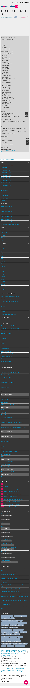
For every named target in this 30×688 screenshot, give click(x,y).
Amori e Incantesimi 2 (6, 441)
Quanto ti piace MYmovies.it (8, 159)
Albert (3, 44)
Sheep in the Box (5, 309)
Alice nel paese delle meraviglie (20, 643)
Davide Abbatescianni (8, 99)
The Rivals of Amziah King (7, 382)
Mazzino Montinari (7, 62)
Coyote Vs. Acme (5, 399)
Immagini (4, 142)
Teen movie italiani (6, 639)
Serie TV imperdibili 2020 (7, 219)
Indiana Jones (9, 634)
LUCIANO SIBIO (6, 49)
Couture (3, 311)
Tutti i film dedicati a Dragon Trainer (10, 620)
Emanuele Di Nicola (7, 102)
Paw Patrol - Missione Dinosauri (8, 434)
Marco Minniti (5, 90)
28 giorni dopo (23, 616)
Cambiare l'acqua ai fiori (7, 353)
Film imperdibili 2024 (6, 170)
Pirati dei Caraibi (5, 632)
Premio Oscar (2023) (8, 113)
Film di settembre (5, 198)
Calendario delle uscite (6, 320)
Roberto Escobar (6, 59)
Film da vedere (4, 190)
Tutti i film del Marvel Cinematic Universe (11, 641)
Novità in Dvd (4, 200)
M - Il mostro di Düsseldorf (7, 461)
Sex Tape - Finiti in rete (6, 543)
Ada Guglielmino (6, 100)
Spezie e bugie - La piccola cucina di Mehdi (11, 439)
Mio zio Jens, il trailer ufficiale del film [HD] (11, 594)
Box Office (24, 652)
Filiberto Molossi (6, 69)
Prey (2, 522)
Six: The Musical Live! (6, 385)
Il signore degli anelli (6, 643)
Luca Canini (5, 67)
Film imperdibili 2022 (6, 175)
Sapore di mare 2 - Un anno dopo (9, 551)
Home (2, 650)
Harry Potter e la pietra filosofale (8, 314)
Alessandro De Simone (8, 54)
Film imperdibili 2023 (6, 172)
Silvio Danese (5, 60)
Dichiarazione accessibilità (8, 672)
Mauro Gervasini (6, 82)
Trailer (3, 139)
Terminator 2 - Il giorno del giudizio (12, 501)
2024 (12, 165)
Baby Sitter (20, 625)
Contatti (8, 668)
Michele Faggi (6, 95)
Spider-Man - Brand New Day (11, 489)
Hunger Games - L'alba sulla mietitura (10, 328)
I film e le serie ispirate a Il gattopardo (10, 623)
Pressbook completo (7, 144)
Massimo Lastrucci (7, 84)
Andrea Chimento (6, 92)
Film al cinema (4, 193)
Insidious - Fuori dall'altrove (10, 496)
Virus (3, 634)
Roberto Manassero (7, 39)
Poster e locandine (7, 140)
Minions (3, 616)
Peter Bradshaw (6, 104)
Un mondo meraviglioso (6, 417)
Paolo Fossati (5, 65)
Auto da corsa (23, 632)
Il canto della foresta (6, 361)
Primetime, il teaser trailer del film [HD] (10, 591)
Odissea (6, 486)
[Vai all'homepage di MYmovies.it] (9, 8)
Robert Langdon (5, 636)
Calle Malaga (4, 338)
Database (13, 650)
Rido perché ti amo (5, 513)
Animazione (4, 237)
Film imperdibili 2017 (6, 188)
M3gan (12, 618)
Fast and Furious (16, 639)
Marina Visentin (6, 89)
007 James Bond (15, 632)
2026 (5, 165)
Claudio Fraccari (6, 80)
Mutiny (2, 446)
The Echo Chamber (5, 444)
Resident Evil (4, 336)
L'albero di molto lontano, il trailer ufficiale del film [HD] (14, 600)
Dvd (17, 652)
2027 (2, 165)
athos (3, 45)
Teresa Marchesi (6, 75)
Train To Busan (4, 397)
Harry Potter (13, 636)
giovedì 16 (4, 151)
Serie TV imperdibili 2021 (7, 216)
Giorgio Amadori (6, 94)
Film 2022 (3, 17)
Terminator (17, 646)
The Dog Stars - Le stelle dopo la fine (10, 296)
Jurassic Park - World (7, 629)
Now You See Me (5, 618)
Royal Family (5, 627)
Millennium (20, 636)
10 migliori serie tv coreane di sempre (10, 224)
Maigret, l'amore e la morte (7, 380)
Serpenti (3, 449)
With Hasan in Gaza (5, 464)
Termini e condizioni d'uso (8, 670)
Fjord (2, 346)
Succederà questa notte (6, 356)
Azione (2, 240)
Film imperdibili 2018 (6, 185)
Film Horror (3, 235)
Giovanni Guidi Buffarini (8, 79)
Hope (2, 343)
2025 (9, 165)
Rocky (23, 646)
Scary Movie (9, 616)
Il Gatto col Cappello (6, 351)
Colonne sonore (19, 653)
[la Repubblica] (21, 3)
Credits (3, 668)
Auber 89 (3, 456)
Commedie (3, 230)
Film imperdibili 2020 (6, 180)
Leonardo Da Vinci (13, 627)
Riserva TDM (20, 670)
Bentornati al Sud (5, 348)
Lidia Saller (5, 57)
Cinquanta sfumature (18, 629)
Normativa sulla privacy (18, 668)
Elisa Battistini (6, 77)
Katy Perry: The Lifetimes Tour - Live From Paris (12, 404)
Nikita (2, 526)
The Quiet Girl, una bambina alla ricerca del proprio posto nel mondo (14, 132)
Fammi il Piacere (5, 414)
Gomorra (16, 616)
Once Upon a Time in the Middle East (10, 372)
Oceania (6, 484)
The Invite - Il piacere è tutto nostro (9, 325)
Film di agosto (4, 195)
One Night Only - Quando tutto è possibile (14, 499)
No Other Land (4, 530)
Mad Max (4, 646)
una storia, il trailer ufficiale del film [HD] (10, 588)
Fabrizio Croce (6, 87)
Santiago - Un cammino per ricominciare (10, 330)
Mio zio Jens (4, 369)
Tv (19, 652)
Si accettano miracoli (6, 535)
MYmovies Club (5, 655)
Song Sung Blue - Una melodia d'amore (10, 556)
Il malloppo (3, 409)
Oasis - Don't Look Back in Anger (9, 451)
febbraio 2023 (11, 151)
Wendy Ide (5, 70)
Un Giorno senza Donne (7, 454)
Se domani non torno (6, 358)
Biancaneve (23, 623)
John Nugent (5, 105)
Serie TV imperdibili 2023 (7, 211)
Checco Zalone (5, 625)
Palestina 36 (4, 341)
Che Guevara (10, 646)
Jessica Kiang (5, 107)
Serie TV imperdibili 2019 (7, 221)
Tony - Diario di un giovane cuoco (9, 299)
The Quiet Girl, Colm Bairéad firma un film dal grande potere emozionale (14, 129)
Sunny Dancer (4, 402)
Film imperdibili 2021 (6, 177)
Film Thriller (4, 232)
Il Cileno (3, 306)
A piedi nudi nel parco (6, 539)
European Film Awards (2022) (10, 116)
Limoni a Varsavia (5, 304)
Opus (21, 620)
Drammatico (10, 17)
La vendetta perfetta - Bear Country (9, 301)
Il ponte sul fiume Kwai (6, 518)
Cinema (8, 650)
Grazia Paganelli (6, 85)
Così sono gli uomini (6, 377)
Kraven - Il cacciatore (6, 560)
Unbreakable (17, 634)
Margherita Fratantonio (8, 97)
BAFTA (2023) (6, 115)
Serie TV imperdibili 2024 (7, 209)
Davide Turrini (6, 74)
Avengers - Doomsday (6, 333)
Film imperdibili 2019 (6, 182)
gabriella (4, 47)
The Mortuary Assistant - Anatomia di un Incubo (12, 422)
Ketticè (2, 420)
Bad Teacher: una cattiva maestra (9, 547)
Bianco (2, 364)
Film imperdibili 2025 (6, 167)
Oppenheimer (13, 625)
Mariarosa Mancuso (7, 64)
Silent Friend (4, 412)
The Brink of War (5, 387)
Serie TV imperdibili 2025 (7, 206)
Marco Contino (6, 55)
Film (18, 650)
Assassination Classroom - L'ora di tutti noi (11, 374)
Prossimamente (5, 653)
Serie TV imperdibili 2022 (7, 214)
